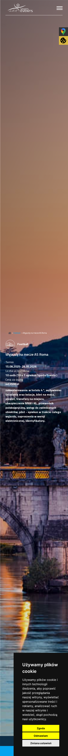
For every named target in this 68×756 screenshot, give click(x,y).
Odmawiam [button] (41, 735)
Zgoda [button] (41, 728)
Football (16, 332)
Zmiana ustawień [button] (40, 743)
